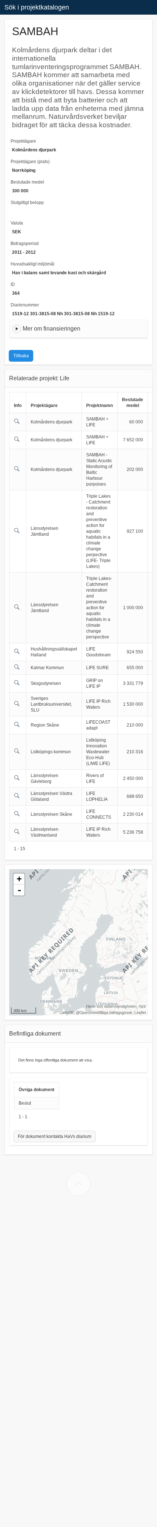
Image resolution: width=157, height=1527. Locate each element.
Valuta (17, 223)
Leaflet (140, 1012)
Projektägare (23, 141)
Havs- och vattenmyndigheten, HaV (116, 1006)
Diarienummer (25, 305)
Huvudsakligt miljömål (32, 264)
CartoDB (67, 1012)
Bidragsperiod (25, 243)
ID (13, 284)
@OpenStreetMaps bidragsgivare (104, 1012)
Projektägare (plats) (30, 161)
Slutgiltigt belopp (27, 202)
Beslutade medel (27, 182)
